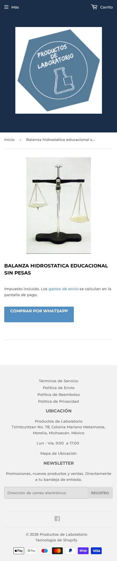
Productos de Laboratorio (63, 534)
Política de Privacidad (58, 401)
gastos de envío (63, 288)
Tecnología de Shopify (56, 540)
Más (15, 7)
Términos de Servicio (58, 381)
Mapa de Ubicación (58, 453)
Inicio (9, 139)
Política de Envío (58, 387)
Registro (100, 493)
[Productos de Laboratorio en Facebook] (57, 519)
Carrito (106, 7)
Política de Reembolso (58, 394)
